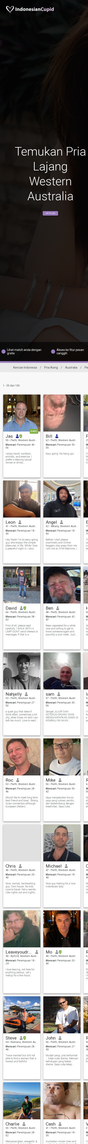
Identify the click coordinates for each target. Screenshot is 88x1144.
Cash (51, 1124)
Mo (49, 952)
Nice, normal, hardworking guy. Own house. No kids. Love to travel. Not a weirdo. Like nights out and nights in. (21, 888)
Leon (10, 522)
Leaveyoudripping (19, 952)
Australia (71, 367)
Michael (54, 866)
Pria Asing (51, 367)
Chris (11, 866)
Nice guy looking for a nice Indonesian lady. (60, 885)
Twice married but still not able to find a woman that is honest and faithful (21, 1058)
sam (50, 694)
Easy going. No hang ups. (60, 453)
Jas (9, 436)
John (51, 1038)
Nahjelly (14, 694)
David (11, 608)
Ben (49, 608)
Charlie (12, 1124)
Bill (49, 436)
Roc (9, 780)
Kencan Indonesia (25, 367)
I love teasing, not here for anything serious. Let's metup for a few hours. (20, 972)
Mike (51, 780)
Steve (11, 1038)
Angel (51, 522)
